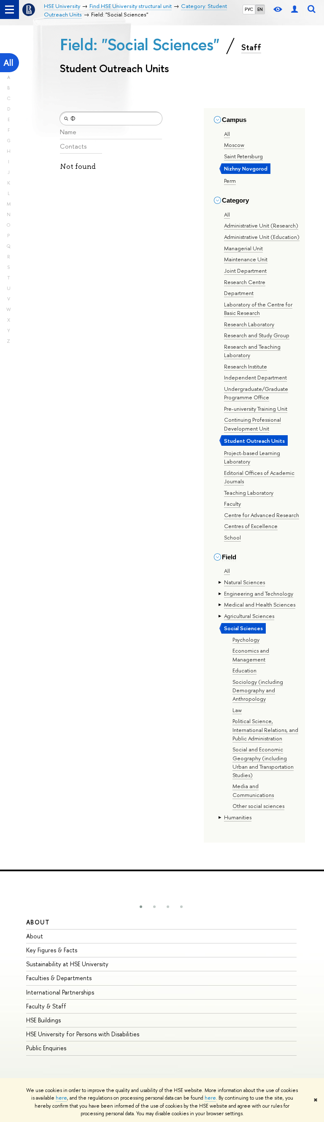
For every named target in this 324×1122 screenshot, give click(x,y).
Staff (251, 47)
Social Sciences (243, 628)
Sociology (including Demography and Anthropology (257, 690)
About (38, 922)
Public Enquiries (46, 1048)
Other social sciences (258, 806)
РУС (249, 9)
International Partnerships (60, 992)
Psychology (245, 639)
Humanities (237, 817)
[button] (141, 907)
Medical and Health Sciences (259, 604)
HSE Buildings (43, 1020)
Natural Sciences (244, 582)
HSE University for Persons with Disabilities (82, 1034)
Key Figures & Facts (51, 950)
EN (260, 9)
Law (237, 710)
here (61, 1098)
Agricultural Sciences (249, 616)
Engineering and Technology (258, 593)
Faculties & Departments (59, 978)
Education (244, 670)
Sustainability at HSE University (67, 964)
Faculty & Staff (46, 1006)
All (8, 63)
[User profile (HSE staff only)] (294, 9)
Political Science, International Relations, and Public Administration (265, 729)
